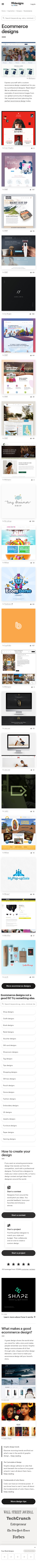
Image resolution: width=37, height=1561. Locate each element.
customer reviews (28, 1269)
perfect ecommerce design (15, 101)
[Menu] (3, 4)
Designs (19, 11)
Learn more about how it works (18, 1317)
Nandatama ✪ (8, 604)
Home (4, 11)
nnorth (6, 977)
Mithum (6, 562)
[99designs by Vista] (17, 4)
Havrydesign (8, 521)
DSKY (6, 189)
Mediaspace (32, 78)
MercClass (7, 935)
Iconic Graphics (9, 148)
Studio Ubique (7, 1438)
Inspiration (11, 11)
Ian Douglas (7, 314)
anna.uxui (7, 728)
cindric (6, 811)
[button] (35, 1547)
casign (5, 1314)
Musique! (7, 894)
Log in (33, 4)
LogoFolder (7, 645)
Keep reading (16, 1456)
